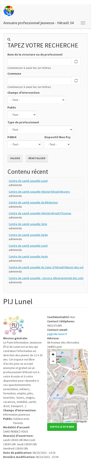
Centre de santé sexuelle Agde (28, 235)
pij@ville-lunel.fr (57, 334)
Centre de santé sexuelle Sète (28, 224)
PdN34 (11, 137)
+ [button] (53, 354)
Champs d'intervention (23, 93)
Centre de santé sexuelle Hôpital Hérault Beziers (39, 191)
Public (11, 107)
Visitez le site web (62, 426)
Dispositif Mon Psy (57, 137)
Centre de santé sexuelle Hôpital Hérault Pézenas (40, 213)
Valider (15, 158)
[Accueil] (9, 11)
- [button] (53, 361)
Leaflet (68, 421)
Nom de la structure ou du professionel (34, 54)
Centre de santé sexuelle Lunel (28, 181)
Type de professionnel (23, 122)
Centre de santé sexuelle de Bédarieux (33, 202)
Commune (14, 73)
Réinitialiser (36, 158)
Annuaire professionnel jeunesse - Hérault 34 (38, 22)
